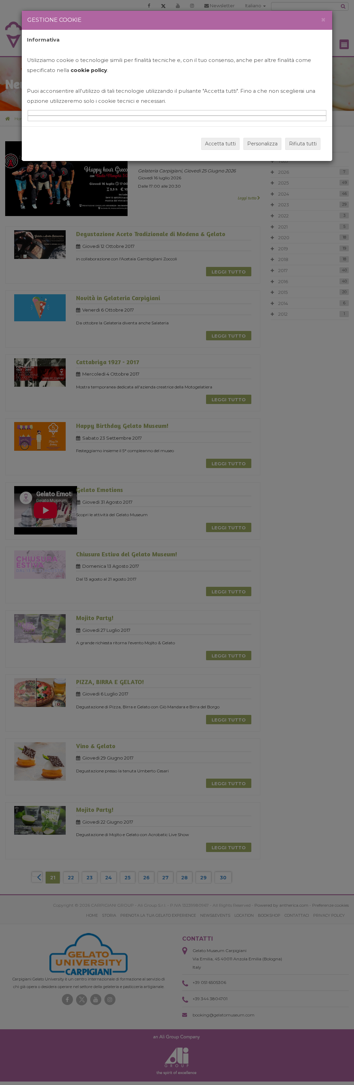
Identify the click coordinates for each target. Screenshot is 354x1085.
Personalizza (262, 144)
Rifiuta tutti (303, 144)
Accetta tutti (220, 144)
